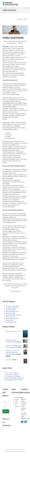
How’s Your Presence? (12, 373)
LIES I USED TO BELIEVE (12, 374)
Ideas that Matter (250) (12, 311)
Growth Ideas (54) (11, 309)
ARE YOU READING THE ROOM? (15, 378)
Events (17, 399)
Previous (19, 19)
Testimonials (18, 397)
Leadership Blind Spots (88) (13, 315)
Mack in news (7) (10, 316)
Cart (16, 403)
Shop (16, 401)
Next (25, 19)
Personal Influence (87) (12, 318)
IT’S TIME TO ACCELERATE (13, 376)
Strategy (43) (9, 320)
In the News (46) (10, 313)
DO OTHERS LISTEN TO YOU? (14, 380)
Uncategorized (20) (11, 322)
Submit (5, 411)
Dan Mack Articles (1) (12, 308)
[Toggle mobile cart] (23, 2)
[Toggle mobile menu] (27, 2)
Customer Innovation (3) (12, 306)
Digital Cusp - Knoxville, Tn (19, 451)
